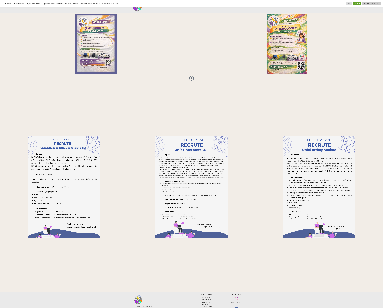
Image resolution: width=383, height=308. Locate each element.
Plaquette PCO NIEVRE (206, 307)
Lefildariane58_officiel (236, 302)
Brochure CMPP (206, 300)
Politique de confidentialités (371, 3)
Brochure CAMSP (206, 297)
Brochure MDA (206, 304)
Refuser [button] (349, 3)
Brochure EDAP (206, 302)
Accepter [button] (357, 3)
